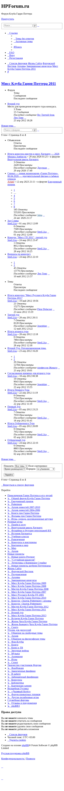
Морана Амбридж (17, 156)
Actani (10, 181)
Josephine (42, 326)
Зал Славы (13, 220)
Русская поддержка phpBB (15, 753)
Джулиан (42, 167)
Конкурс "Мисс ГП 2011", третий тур (27, 237)
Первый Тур (14, 406)
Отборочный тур (16, 440)
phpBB (25, 745)
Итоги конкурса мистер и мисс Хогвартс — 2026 (33, 154)
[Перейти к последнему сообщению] (48, 167)
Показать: (9, 466)
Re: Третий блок (46, 115)
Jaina (39, 215)
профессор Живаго (47, 367)
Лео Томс (19, 117)
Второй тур (13, 103)
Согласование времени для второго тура (28, 373)
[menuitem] (24, 38)
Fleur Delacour (44, 309)
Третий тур (13, 314)
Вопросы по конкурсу (19, 254)
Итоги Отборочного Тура (20, 423)
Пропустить (7, 19)
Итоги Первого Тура (18, 390)
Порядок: (31, 469)
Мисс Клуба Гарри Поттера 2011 (28, 84)
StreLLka (12, 223)
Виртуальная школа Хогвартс (23, 159)
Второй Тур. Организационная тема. (26, 348)
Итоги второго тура (17, 331)
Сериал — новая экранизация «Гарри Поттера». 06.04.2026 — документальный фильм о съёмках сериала (33, 176)
